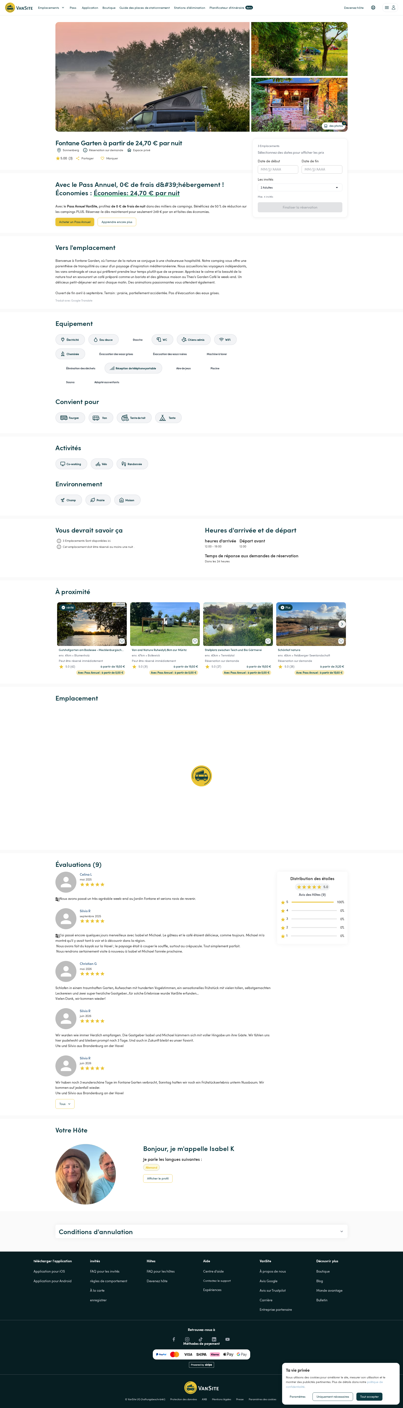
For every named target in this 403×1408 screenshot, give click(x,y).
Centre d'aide (213, 1271)
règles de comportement (108, 1281)
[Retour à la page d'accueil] (19, 8)
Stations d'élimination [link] (189, 7)
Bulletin (321, 1300)
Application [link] (90, 7)
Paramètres (297, 1397)
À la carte (97, 1290)
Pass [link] (73, 7)
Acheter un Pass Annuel (74, 222)
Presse (239, 1399)
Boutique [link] (108, 7)
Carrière (266, 1300)
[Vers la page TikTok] (200, 1338)
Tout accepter (369, 1397)
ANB (204, 1399)
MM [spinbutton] (264, 169)
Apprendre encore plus (117, 222)
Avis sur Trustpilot (272, 1290)
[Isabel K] (85, 1174)
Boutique (323, 1271)
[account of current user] (390, 7)
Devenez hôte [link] (354, 7)
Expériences (212, 1289)
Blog (319, 1281)
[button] (373, 7)
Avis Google (268, 1281)
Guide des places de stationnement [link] (144, 7)
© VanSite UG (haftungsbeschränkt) (145, 1399)
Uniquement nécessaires (333, 1397)
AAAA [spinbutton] (277, 169)
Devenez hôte (157, 1281)
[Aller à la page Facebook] (173, 1338)
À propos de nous (273, 1271)
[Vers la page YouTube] (227, 1338)
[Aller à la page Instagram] (187, 1338)
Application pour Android (53, 1281)
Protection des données (183, 1399)
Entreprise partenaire (276, 1309)
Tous (62, 1104)
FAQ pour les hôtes (161, 1271)
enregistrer (98, 1300)
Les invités (265, 179)
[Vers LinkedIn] (214, 1338)
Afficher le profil (158, 1178)
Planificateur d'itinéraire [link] (230, 7)
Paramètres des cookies (262, 1399)
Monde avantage (329, 1290)
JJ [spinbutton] (270, 169)
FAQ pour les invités (104, 1271)
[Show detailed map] (201, 776)
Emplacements (48, 7)
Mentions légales (221, 1399)
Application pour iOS (49, 1271)
